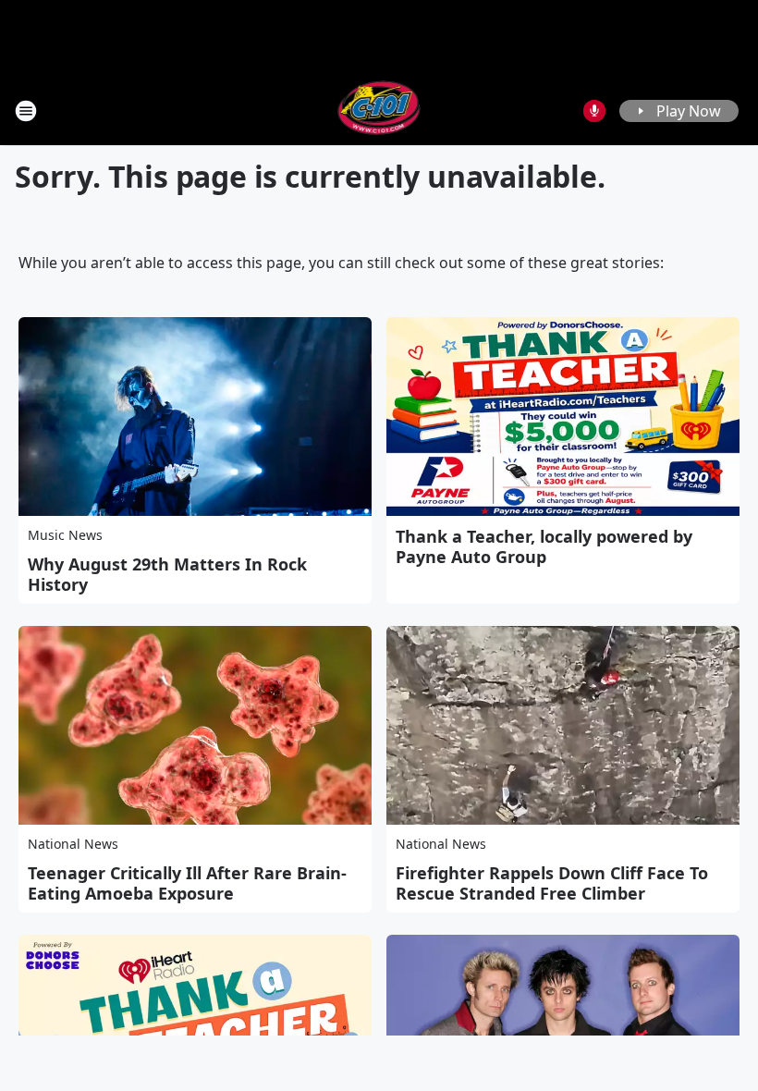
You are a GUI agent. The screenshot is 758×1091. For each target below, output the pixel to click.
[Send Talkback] (594, 111)
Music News (65, 535)
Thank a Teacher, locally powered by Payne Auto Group (544, 546)
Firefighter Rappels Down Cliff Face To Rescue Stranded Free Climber (552, 883)
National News (73, 843)
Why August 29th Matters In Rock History (167, 574)
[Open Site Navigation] (26, 111)
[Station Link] (379, 110)
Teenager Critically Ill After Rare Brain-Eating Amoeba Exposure (187, 883)
